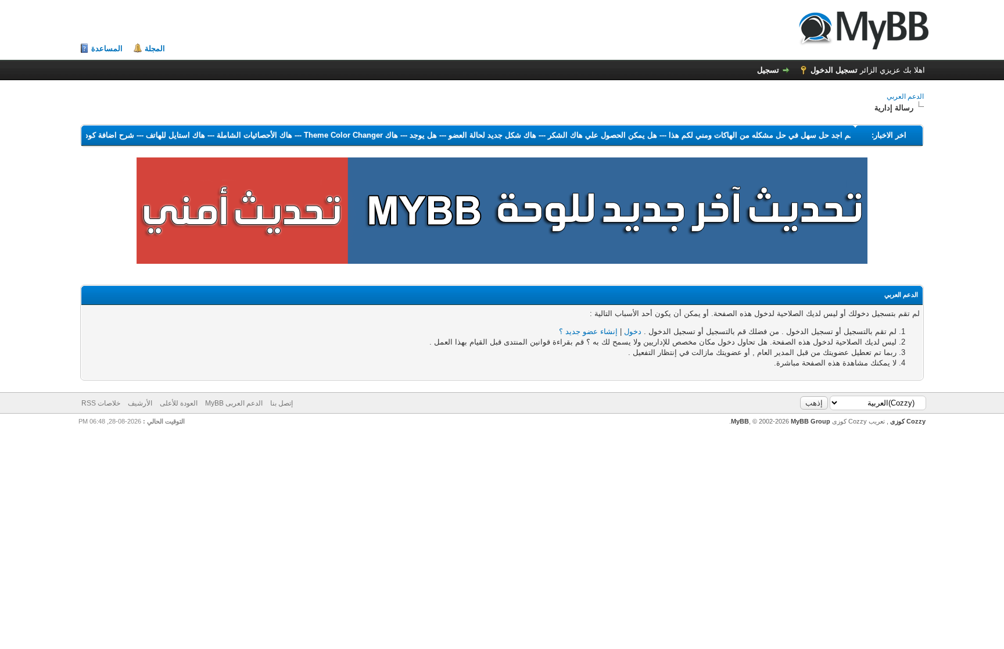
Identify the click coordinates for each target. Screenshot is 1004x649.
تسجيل (768, 70)
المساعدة (107, 48)
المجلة (155, 48)
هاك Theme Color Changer (342, 135)
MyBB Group (810, 421)
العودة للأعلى (179, 403)
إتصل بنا (281, 403)
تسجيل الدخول (834, 70)
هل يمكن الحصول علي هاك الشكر (593, 135)
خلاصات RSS (100, 403)
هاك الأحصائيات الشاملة (245, 135)
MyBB (740, 421)
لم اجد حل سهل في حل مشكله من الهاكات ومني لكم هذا (751, 135)
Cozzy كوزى (907, 421)
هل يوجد (414, 135)
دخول (632, 331)
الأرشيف (140, 403)
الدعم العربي (905, 96)
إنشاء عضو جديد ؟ (588, 331)
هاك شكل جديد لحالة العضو (483, 135)
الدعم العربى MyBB (234, 403)
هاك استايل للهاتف (166, 135)
